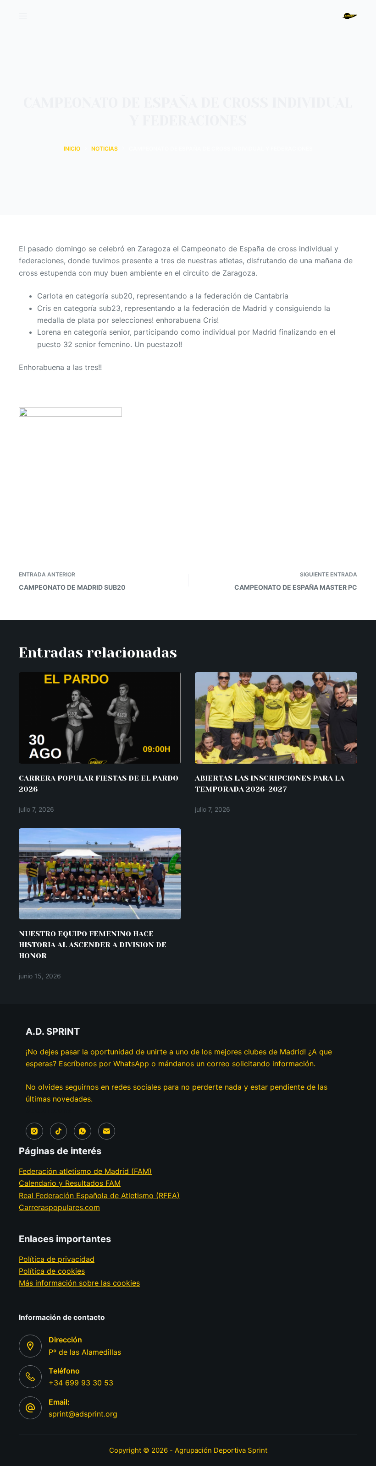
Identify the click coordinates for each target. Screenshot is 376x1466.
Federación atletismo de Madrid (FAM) (85, 1171)
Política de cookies (52, 1271)
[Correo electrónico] (107, 1131)
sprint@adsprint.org (83, 1413)
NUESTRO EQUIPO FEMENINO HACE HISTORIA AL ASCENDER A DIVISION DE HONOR (92, 944)
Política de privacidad (56, 1259)
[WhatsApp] (82, 1131)
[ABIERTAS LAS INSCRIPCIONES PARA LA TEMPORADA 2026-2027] (276, 717)
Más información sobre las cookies (79, 1282)
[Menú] (23, 16)
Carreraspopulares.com (59, 1207)
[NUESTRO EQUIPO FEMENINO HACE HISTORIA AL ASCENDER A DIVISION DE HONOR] (100, 873)
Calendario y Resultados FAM (70, 1183)
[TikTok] (58, 1131)
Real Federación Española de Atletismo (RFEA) (99, 1195)
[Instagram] (34, 1131)
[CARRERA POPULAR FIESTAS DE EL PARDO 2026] (100, 717)
